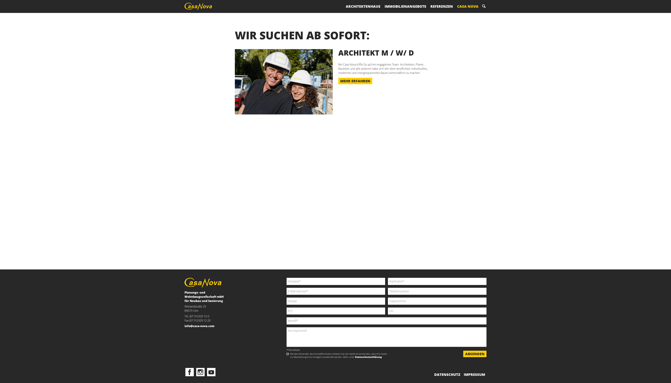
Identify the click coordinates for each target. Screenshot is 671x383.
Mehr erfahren (355, 81)
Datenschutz (447, 374)
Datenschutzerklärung (368, 357)
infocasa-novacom (199, 326)
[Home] (200, 6)
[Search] (483, 6)
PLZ (286, 307)
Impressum (474, 374)
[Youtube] (211, 372)
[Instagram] (200, 372)
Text (286, 327)
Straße (286, 297)
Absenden (475, 354)
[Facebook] (190, 372)
